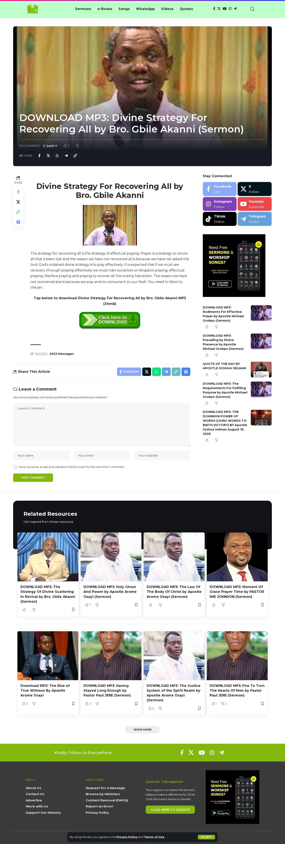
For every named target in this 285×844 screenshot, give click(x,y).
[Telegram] (235, 8)
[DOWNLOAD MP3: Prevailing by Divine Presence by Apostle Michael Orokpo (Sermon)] (261, 341)
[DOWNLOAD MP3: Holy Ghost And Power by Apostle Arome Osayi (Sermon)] (111, 556)
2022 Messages (61, 354)
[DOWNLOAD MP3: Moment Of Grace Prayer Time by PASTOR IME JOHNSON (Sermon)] (237, 556)
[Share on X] (48, 155)
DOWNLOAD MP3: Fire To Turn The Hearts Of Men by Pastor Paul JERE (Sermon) (237, 690)
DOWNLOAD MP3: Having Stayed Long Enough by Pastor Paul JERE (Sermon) (107, 690)
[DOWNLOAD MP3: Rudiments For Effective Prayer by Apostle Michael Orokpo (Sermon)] (261, 313)
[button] (206, 837)
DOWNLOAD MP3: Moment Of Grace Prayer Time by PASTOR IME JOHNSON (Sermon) (237, 591)
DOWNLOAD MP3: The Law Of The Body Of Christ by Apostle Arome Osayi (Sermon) (174, 591)
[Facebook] (214, 8)
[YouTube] (225, 8)
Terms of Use (154, 837)
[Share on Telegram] (66, 155)
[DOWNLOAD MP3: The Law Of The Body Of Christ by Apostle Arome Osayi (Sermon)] (174, 556)
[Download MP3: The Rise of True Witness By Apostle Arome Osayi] (47, 655)
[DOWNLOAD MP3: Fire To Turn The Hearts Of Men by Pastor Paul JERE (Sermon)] (237, 655)
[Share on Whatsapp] (57, 155)
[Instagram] (230, 8)
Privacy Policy (126, 837)
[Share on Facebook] (39, 155)
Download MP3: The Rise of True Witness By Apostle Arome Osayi (45, 690)
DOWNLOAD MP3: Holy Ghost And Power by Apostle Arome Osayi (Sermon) (110, 591)
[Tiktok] (220, 219)
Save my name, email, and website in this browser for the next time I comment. (71, 466)
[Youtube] (255, 204)
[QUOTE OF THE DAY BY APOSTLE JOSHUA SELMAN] (261, 369)
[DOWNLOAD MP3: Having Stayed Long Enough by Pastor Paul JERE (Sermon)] (111, 655)
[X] (219, 8)
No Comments (29, 145)
